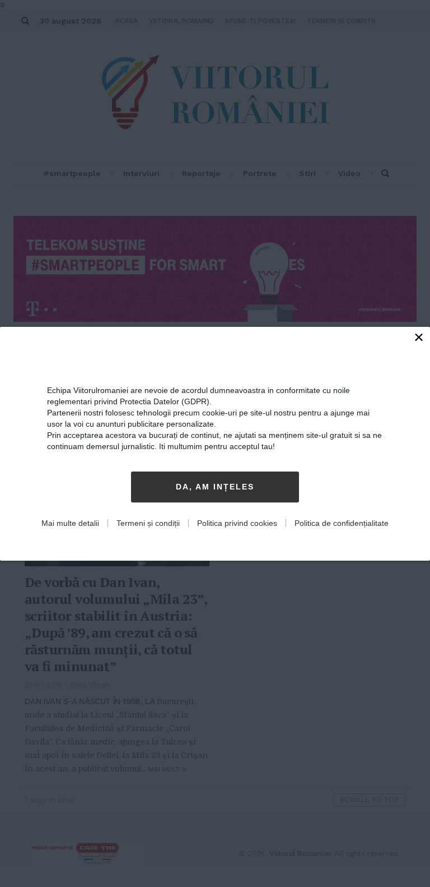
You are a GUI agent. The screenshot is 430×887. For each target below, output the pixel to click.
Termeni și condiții (148, 523)
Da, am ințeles (215, 486)
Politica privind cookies (237, 523)
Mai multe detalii (70, 523)
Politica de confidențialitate (342, 523)
